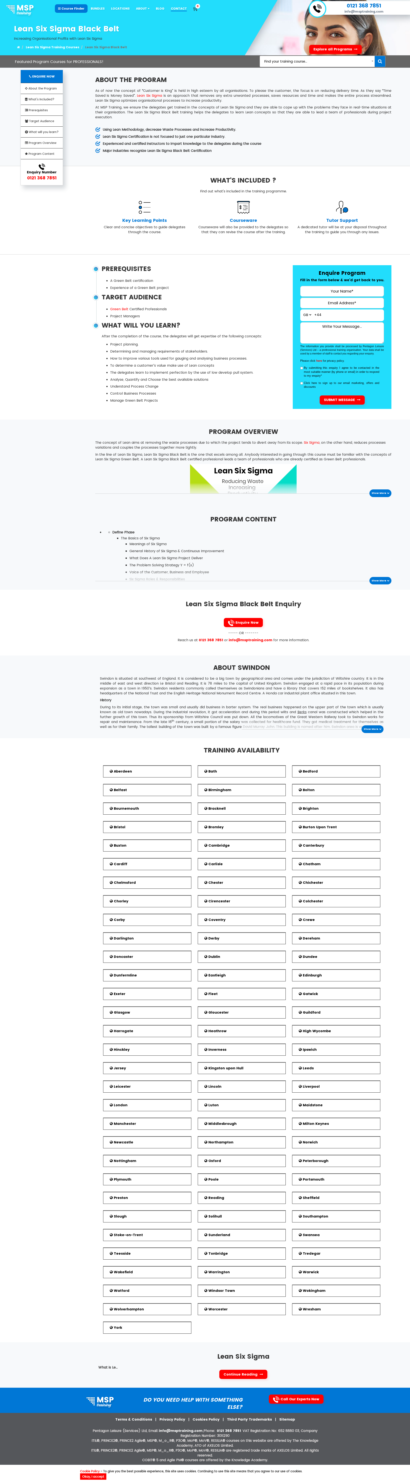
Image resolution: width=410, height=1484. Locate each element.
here (319, 360)
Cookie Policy (90, 1471)
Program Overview (42, 143)
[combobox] (317, 61)
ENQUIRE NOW (43, 76)
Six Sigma (311, 442)
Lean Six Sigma (149, 95)
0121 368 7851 (364, 5)
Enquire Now (246, 622)
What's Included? (41, 99)
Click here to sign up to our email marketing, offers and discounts (341, 385)
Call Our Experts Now (299, 1399)
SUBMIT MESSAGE (340, 399)
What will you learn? (43, 132)
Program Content (41, 154)
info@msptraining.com (364, 11)
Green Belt (119, 309)
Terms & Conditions (134, 1419)
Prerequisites (38, 110)
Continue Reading (241, 1374)
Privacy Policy (173, 1419)
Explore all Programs (333, 49)
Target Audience (41, 121)
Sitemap (287, 1419)
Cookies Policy (207, 1419)
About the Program (42, 88)
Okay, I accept (93, 1476)
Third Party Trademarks (250, 1419)
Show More (379, 493)
